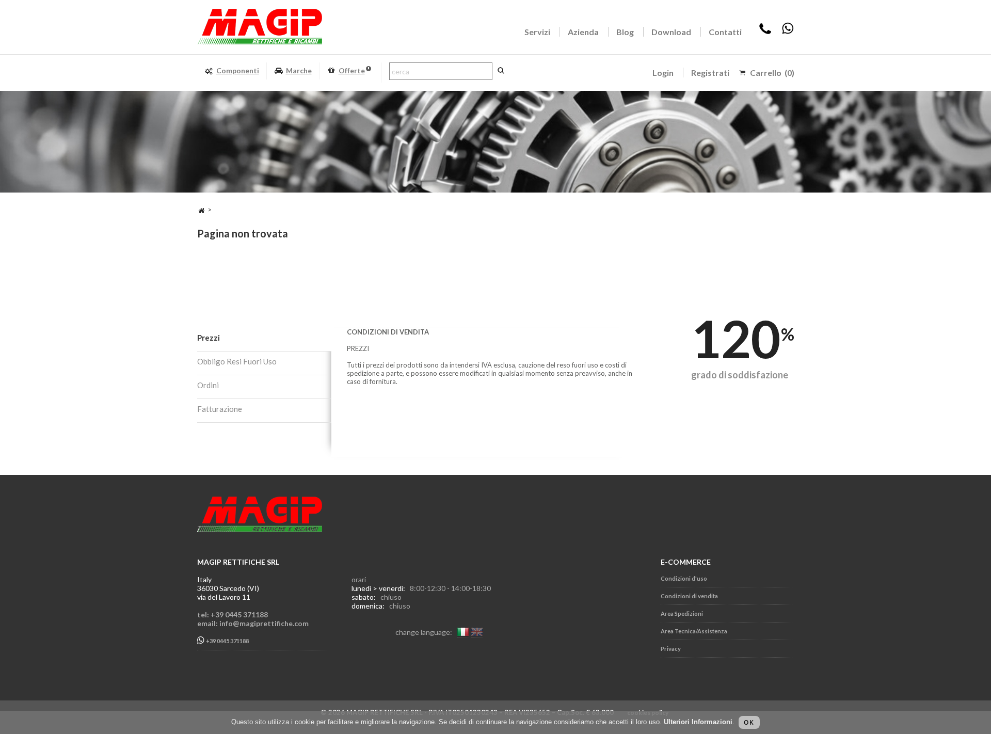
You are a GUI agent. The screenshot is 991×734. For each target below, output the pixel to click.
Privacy (671, 648)
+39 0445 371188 (227, 641)
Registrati (710, 72)
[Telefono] (765, 32)
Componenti (237, 70)
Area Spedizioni (682, 613)
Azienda (583, 32)
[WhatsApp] (787, 32)
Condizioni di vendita (689, 596)
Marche (299, 70)
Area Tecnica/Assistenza (694, 631)
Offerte (352, 70)
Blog (625, 32)
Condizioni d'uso (684, 578)
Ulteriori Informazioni (698, 722)
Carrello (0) (772, 72)
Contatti (725, 32)
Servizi (537, 32)
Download (671, 32)
